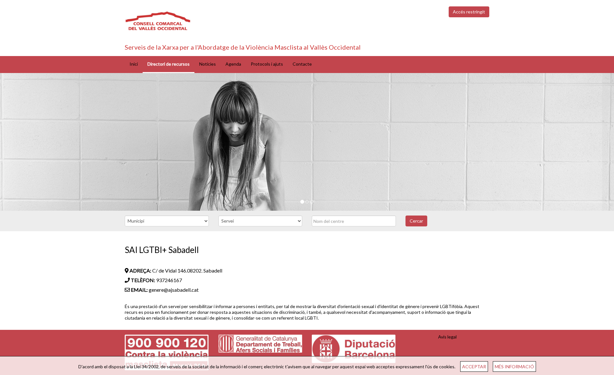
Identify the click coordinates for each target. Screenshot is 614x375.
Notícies (207, 64)
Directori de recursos (168, 64)
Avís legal (447, 336)
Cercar (416, 221)
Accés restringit (469, 11)
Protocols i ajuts (267, 64)
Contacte (302, 64)
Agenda (233, 64)
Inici (134, 64)
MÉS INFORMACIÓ (514, 366)
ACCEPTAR (474, 366)
